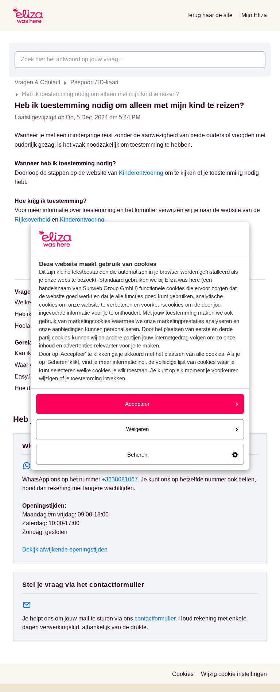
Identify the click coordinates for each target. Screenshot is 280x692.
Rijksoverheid (32, 219)
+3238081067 (120, 479)
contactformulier (155, 618)
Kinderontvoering (141, 173)
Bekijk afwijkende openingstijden (65, 549)
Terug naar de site (209, 15)
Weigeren (137, 429)
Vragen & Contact (37, 82)
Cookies (183, 674)
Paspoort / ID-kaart (94, 82)
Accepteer (137, 404)
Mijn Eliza (254, 15)
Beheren (137, 454)
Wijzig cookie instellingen (234, 674)
